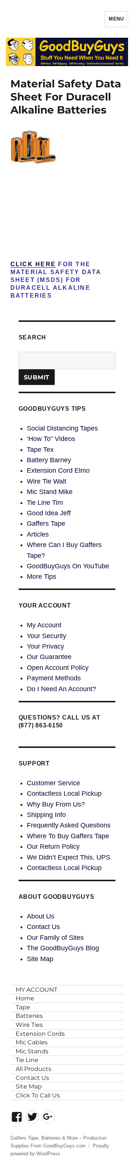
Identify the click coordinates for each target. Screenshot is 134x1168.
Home (25, 998)
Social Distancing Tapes (62, 428)
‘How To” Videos (51, 438)
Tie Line (27, 1059)
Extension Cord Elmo (58, 470)
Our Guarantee (49, 657)
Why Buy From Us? (56, 804)
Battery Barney (49, 460)
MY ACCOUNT (36, 989)
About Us (40, 916)
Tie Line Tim (45, 502)
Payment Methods (54, 678)
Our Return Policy (53, 846)
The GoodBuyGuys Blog (63, 948)
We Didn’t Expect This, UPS (68, 857)
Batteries (29, 1015)
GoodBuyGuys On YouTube (68, 566)
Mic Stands (32, 1051)
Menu (116, 19)
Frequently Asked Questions (69, 825)
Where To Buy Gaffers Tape (68, 836)
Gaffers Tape (46, 523)
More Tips (41, 576)
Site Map (40, 959)
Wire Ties (29, 1024)
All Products (33, 1068)
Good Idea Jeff (49, 513)
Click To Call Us (38, 1095)
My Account (44, 625)
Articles (38, 534)
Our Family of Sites (55, 937)
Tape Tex (40, 449)
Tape (23, 1007)
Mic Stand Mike (50, 492)
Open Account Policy (58, 667)
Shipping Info (46, 814)
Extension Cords (40, 1033)
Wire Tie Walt (46, 481)
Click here (33, 264)
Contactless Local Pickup (64, 793)
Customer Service (53, 783)
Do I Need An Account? (61, 689)
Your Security (46, 636)
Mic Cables (32, 1042)
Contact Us (43, 927)
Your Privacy (45, 646)
